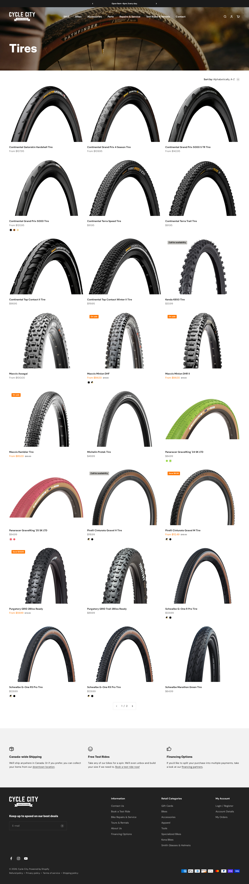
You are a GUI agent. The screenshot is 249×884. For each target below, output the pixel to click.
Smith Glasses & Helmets (176, 845)
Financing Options (121, 834)
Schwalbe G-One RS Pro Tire (26, 687)
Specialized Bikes (171, 834)
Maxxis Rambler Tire (21, 452)
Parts (111, 16)
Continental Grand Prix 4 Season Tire (109, 147)
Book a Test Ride (120, 811)
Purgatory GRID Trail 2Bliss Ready (107, 608)
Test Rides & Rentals (158, 16)
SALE (66, 16)
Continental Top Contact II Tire (27, 299)
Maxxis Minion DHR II (177, 373)
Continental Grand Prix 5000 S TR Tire (188, 147)
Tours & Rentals (120, 822)
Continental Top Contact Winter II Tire (109, 299)
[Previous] (92, 3)
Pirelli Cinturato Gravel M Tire (182, 530)
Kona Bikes (167, 839)
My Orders (222, 817)
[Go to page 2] (132, 706)
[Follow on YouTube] (26, 858)
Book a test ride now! (127, 766)
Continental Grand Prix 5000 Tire (29, 221)
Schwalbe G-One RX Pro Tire (104, 687)
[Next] (156, 3)
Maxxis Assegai (18, 373)
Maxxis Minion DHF (98, 373)
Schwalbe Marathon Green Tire (183, 687)
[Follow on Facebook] (11, 858)
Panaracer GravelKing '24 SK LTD (184, 452)
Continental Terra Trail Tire (181, 221)
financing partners (192, 766)
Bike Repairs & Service (123, 817)
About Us (116, 828)
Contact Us (117, 805)
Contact (180, 16)
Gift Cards (167, 805)
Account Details (225, 811)
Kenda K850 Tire (175, 299)
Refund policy (16, 873)
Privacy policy (33, 873)
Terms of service (51, 873)
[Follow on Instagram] (18, 858)
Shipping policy (70, 873)
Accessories (94, 16)
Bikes (78, 16)
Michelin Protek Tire (99, 452)
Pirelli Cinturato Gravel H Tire (104, 530)
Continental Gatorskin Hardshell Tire (31, 147)
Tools (164, 828)
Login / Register (224, 805)
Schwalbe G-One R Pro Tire (181, 608)
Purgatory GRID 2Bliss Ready (26, 608)
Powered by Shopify (39, 869)
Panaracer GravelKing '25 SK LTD (28, 530)
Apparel (165, 822)
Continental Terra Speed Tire (104, 221)
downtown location (44, 766)
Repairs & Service (129, 16)
